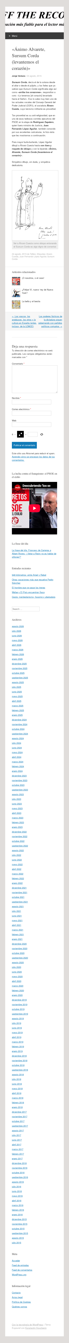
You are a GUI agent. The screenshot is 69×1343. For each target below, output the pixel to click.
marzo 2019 (17, 1041)
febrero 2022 (18, 878)
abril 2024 (16, 757)
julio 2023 (16, 799)
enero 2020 (17, 995)
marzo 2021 (17, 929)
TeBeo (33, 253)
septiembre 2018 (20, 1069)
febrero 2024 (18, 766)
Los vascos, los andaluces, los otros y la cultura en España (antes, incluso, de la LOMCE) (24, 321)
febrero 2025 (18, 710)
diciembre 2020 (19, 943)
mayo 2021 (17, 920)
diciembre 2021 (19, 887)
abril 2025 (16, 701)
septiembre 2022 (20, 845)
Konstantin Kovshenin (36, 1327)
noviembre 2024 (19, 724)
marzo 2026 (17, 649)
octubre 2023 (18, 785)
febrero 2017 (18, 1153)
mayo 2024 (17, 752)
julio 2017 (16, 1135)
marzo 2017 (17, 1149)
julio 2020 (16, 967)
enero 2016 (17, 1214)
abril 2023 (16, 813)
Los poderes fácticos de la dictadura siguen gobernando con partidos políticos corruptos (50, 321)
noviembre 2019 (19, 1004)
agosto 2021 (18, 906)
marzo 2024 (17, 761)
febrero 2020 (18, 990)
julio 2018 (16, 1079)
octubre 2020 (18, 953)
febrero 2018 (18, 1102)
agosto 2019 (18, 1018)
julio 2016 (16, 1186)
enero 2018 (17, 1107)
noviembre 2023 (19, 780)
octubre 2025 (18, 673)
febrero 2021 (18, 934)
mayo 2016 (17, 1195)
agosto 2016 (18, 1181)
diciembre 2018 (19, 1055)
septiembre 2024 (20, 733)
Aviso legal (17, 1297)
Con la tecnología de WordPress (27, 1324)
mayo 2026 (17, 640)
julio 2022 (16, 855)
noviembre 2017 (19, 1116)
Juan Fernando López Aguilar (32, 256)
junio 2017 (17, 1139)
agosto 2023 (18, 794)
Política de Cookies (21, 1301)
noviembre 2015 (19, 1223)
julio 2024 (16, 743)
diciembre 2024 (19, 719)
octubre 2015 (18, 1228)
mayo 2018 (17, 1088)
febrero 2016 (18, 1209)
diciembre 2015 (19, 1219)
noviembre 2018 (19, 1060)
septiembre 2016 (20, 1177)
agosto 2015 (18, 1237)
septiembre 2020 (20, 957)
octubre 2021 (18, 897)
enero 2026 (17, 658)
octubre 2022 (18, 841)
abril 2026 (16, 644)
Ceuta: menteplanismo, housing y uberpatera (33, 596)
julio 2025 (16, 687)
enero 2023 (17, 827)
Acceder (16, 1260)
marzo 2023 (17, 817)
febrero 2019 (18, 1046)
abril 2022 (16, 869)
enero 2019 (17, 1051)
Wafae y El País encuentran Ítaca (28, 592)
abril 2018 (16, 1093)
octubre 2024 (18, 729)
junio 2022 (17, 859)
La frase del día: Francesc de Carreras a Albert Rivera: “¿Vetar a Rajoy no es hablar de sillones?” (34, 553)
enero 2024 (17, 771)
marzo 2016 (17, 1205)
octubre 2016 (18, 1172)
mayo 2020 (17, 976)
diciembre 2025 (19, 663)
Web (14, 420)
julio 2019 (16, 1023)
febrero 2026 (18, 654)
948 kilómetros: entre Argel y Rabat (29, 574)
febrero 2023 (18, 822)
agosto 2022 (18, 850)
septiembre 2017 (20, 1125)
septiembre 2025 (20, 677)
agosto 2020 (18, 962)
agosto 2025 (18, 682)
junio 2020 (17, 971)
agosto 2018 (18, 1074)
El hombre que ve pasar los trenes (28, 587)
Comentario (18, 363)
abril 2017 (16, 1144)
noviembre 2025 (19, 668)
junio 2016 (17, 1191)
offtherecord (25, 18)
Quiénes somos (19, 1306)
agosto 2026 (18, 626)
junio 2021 (17, 915)
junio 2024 (17, 747)
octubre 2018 (18, 1065)
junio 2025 (17, 691)
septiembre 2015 (20, 1233)
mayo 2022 (17, 864)
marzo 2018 (17, 1097)
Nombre (16, 398)
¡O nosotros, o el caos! (33, 277)
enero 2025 (17, 715)
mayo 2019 (17, 1032)
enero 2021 (17, 939)
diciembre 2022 (19, 831)
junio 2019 (17, 1027)
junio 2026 (17, 635)
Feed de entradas (20, 1265)
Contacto (16, 1292)
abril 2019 (16, 1037)
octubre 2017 (18, 1121)
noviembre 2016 (19, 1167)
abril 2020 (16, 981)
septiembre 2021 (20, 901)
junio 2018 (17, 1083)
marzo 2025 (17, 705)
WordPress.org (19, 1274)
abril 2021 (16, 925)
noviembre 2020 (19, 948)
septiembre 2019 (20, 1013)
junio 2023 (17, 803)
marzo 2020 (17, 985)
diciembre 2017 (19, 1111)
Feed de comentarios (22, 1269)
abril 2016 (16, 1200)
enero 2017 (17, 1158)
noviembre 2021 (19, 892)
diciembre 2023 (19, 775)
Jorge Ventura (18, 75)
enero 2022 (17, 883)
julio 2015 (16, 1242)
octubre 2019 (18, 1009)
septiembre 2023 (20, 789)
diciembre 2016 (19, 1163)
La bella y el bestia (31, 301)
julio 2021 (16, 911)
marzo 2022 (17, 873)
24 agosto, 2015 (34, 75)
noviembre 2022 (19, 836)
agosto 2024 (18, 738)
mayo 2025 (17, 696)
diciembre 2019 (19, 999)
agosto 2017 (18, 1130)
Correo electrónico (21, 409)
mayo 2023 (17, 808)
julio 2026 (16, 630)
